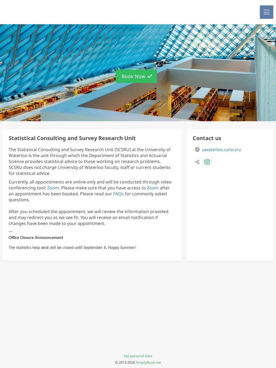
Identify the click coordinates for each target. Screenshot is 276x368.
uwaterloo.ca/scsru (221, 149)
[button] (266, 12)
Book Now (133, 76)
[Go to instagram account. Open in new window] (207, 162)
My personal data (138, 355)
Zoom (53, 188)
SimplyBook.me (148, 362)
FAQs (118, 194)
